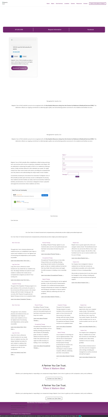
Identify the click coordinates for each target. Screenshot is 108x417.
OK (79, 416)
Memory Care (30, 407)
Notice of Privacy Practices (48, 407)
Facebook (91, 29)
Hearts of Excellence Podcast (97, 3)
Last (63, 163)
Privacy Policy (45, 404)
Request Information (54, 29)
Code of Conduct (46, 405)
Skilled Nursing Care (31, 404)
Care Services (59, 3)
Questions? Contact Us (19, 68)
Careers (73, 3)
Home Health (29, 408)
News (36, 408)
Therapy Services (30, 411)
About (52, 3)
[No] (81, 416)
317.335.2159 (19, 29)
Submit (77, 176)
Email (64, 169)
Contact (85, 3)
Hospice (28, 410)
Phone (64, 165)
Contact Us (37, 410)
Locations (66, 3)
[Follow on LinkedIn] (21, 56)
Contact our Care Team (54, 378)
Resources (79, 3)
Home (48, 3)
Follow (15, 56)
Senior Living (29, 405)
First (63, 159)
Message (65, 174)
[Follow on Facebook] (12, 56)
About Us (37, 404)
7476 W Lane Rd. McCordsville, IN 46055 (22, 48)
